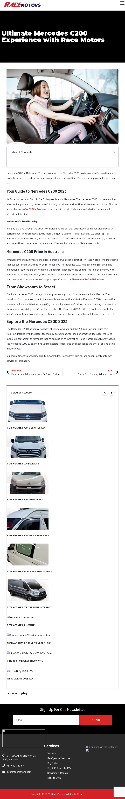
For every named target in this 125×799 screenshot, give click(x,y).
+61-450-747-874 (16, 765)
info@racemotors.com (19, 771)
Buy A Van (52, 763)
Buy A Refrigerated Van (59, 767)
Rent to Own (54, 777)
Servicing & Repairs (58, 772)
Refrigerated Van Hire (58, 758)
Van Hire (51, 753)
